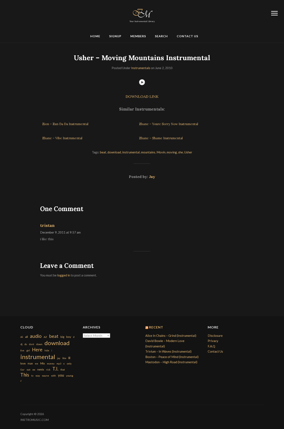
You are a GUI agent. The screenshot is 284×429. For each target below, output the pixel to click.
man (30, 363)
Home (95, 36)
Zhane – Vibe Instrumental (62, 138)
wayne (45, 375)
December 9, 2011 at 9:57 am (60, 232)
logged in (63, 275)
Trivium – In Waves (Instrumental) (168, 351)
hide (46, 350)
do (26, 344)
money (50, 363)
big (62, 336)
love (23, 363)
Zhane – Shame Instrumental (161, 138)
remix (40, 369)
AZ (45, 336)
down (39, 344)
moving (172, 152)
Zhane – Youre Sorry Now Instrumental (168, 124)
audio (36, 336)
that (63, 369)
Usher (188, 152)
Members (138, 36)
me (36, 363)
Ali (21, 337)
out (28, 369)
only (69, 363)
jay (58, 358)
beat (103, 152)
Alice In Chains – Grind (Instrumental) (170, 335)
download (114, 152)
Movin (161, 152)
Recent (156, 327)
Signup (115, 36)
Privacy (213, 341)
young (69, 375)
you (61, 375)
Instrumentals (140, 68)
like (64, 358)
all (26, 336)
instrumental (131, 152)
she (180, 152)
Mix (42, 363)
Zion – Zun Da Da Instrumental (65, 124)
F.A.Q (211, 346)
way (38, 375)
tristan (47, 225)
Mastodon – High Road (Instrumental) (171, 362)
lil (69, 358)
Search (161, 36)
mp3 (59, 363)
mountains (148, 152)
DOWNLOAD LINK (142, 96)
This (24, 375)
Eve (22, 350)
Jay (152, 176)
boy (68, 336)
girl (28, 350)
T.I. (55, 369)
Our (22, 369)
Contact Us (187, 36)
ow (33, 369)
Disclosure (215, 335)
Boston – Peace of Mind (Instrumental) (172, 357)
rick (48, 369)
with (53, 375)
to (32, 375)
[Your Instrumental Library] (142, 12)
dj (21, 344)
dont (31, 344)
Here (37, 349)
